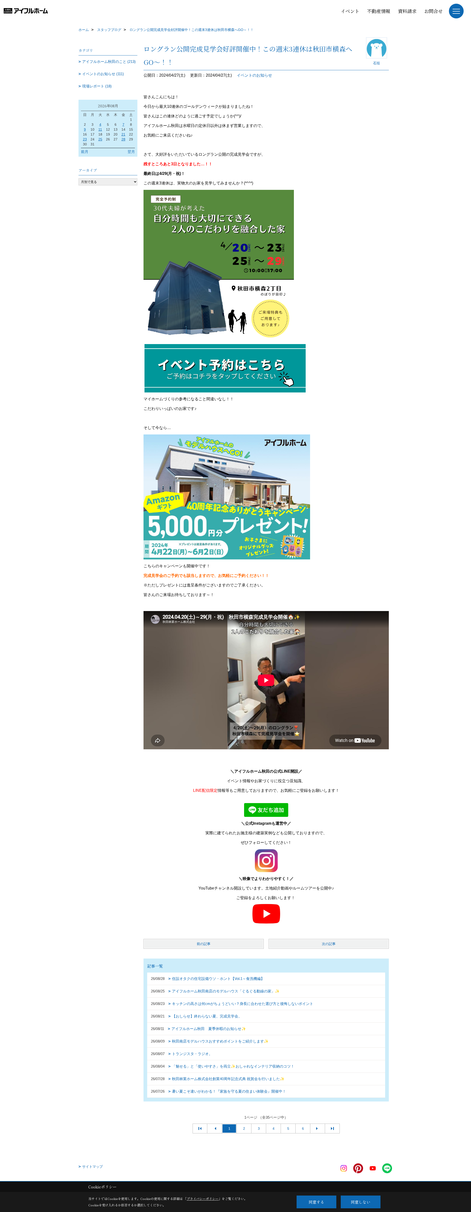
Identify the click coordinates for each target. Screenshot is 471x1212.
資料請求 (407, 11)
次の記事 (329, 944)
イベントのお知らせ (254, 75)
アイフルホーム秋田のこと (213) (109, 61)
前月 (84, 152)
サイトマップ (92, 1167)
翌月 (131, 152)
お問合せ (433, 11)
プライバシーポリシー (203, 1198)
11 (100, 129)
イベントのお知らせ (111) (103, 74)
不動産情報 (378, 11)
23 (85, 139)
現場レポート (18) (97, 86)
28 (123, 139)
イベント (350, 11)
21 (123, 134)
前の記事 (203, 944)
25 (100, 139)
